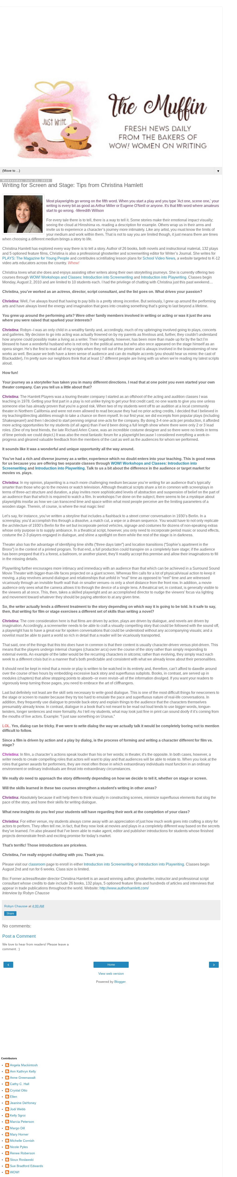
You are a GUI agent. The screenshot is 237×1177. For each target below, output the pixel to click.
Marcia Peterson (22, 1121)
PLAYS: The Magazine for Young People (35, 258)
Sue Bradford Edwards (26, 1166)
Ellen (13, 1096)
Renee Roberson (22, 1153)
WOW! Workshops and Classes (55, 277)
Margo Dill (17, 1128)
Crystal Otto (18, 1090)
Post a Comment (19, 936)
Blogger (119, 981)
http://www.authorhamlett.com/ (124, 888)
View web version (111, 973)
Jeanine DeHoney (23, 1103)
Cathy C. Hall (19, 1084)
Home (111, 964)
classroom (36, 864)
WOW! (14, 1172)
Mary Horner (19, 1134)
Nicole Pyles (19, 1147)
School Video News (159, 258)
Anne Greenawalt (22, 1077)
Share (10, 913)
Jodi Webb (17, 1109)
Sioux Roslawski (22, 1159)
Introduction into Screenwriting (108, 277)
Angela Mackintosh (24, 1065)
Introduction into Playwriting (163, 277)
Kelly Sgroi (17, 1115)
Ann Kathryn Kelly (23, 1071)
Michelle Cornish (22, 1140)
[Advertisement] (111, 39)
